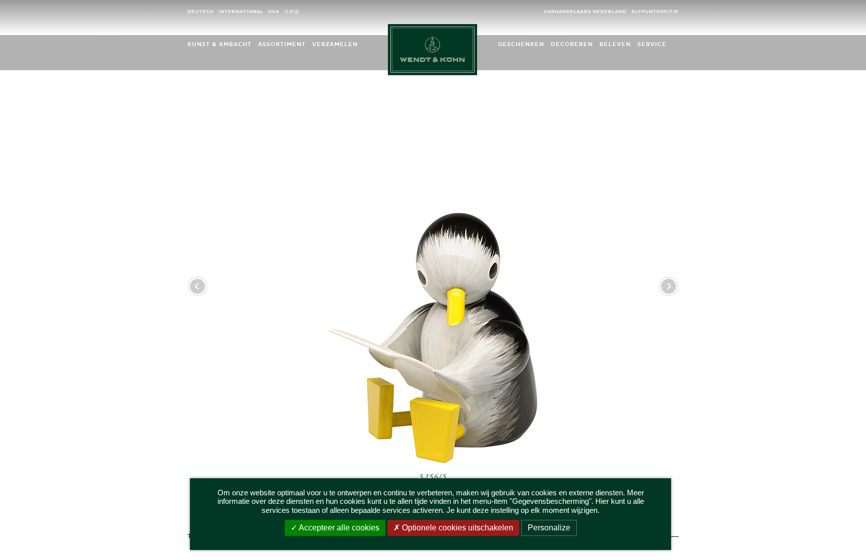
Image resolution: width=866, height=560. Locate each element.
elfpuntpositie (655, 12)
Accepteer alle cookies (338, 527)
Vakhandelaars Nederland (585, 12)
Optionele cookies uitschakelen (456, 527)
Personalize (549, 527)
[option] (433, 298)
